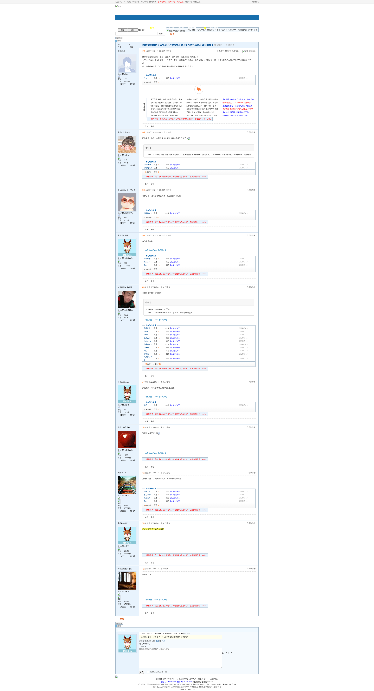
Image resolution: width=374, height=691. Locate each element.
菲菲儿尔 (147, 491)
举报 (152, 126)
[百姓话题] (147, 45)
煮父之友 (128, 569)
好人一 (146, 78)
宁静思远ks (125, 427)
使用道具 (227, 51)
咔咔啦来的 (148, 168)
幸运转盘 (135, 2)
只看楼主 (220, 51)
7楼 (143, 473)
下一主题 (253, 45)
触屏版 (200, 682)
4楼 (143, 287)
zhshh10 (146, 262)
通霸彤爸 (147, 259)
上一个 (224, 653)
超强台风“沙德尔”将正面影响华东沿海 (165, 109)
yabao (146, 335)
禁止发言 (125, 546)
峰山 (145, 265)
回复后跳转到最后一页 (158, 672)
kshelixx (146, 331)
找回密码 (141, 30)
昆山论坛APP (175, 78)
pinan (127, 382)
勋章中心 (188, 2)
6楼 (143, 427)
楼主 (144, 51)
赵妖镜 (146, 348)
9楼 (143, 569)
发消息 (132, 84)
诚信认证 (196, 2)
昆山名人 (125, 496)
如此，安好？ (130, 190)
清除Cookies (208, 682)
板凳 (144, 190)
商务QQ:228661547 (168, 682)
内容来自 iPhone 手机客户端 (155, 250)
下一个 (230, 653)
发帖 (168, 34)
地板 (144, 235)
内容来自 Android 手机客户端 (156, 320)
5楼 (143, 382)
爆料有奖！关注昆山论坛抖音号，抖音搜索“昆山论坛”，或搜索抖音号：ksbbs (181, 119)
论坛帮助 (144, 2)
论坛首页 (191, 30)
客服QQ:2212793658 (184, 682)
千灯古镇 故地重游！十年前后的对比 (200, 112)
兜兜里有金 (125, 132)
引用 (146, 184)
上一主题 (250, 45)
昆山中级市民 (127, 450)
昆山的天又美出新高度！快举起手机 (164, 115)
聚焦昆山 (210, 30)
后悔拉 (124, 51)
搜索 (170, 33)
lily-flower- (147, 165)
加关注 (123, 84)
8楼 (143, 523)
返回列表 (119, 38)
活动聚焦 (152, 2)
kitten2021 (125, 523)
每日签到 (127, 2)
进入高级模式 (144, 644)
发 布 (141, 672)
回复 (172, 34)
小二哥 (124, 473)
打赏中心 (118, 2)
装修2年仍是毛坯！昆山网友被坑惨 (164, 112)
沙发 (144, 132)
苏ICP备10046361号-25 (227, 684)
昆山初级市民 (127, 213)
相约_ (146, 405)
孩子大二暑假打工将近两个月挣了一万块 (202, 103)
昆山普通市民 (127, 310)
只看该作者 (251, 132)
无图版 (195, 682)
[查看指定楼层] (249, 51)
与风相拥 (128, 287)
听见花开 (147, 498)
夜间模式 (255, 2)
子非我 (146, 354)
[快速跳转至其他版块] (176, 31)
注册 (133, 30)
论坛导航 (201, 30)
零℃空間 (124, 235)
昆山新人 (125, 74)
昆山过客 (125, 405)
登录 (122, 30)
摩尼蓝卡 (147, 338)
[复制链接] (218, 45)
